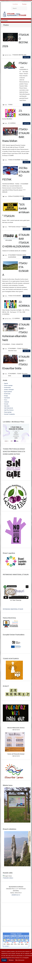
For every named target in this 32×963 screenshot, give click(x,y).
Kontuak (6, 404)
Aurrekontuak (7, 387)
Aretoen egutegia (8, 385)
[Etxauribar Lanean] (13, 764)
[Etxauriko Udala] (14, 14)
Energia (6, 395)
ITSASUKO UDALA (8, 878)
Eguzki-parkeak (8, 391)
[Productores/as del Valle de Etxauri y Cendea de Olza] (13, 661)
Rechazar (11, 960)
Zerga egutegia (7, 412)
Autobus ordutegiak (9, 389)
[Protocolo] (12, 457)
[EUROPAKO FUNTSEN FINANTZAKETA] (16, 637)
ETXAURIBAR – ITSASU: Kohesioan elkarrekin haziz (15, 332)
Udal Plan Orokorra (8, 410)
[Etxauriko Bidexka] (16, 788)
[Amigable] (16, 556)
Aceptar (4, 960)
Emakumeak (7, 393)
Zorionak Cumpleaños (9, 414)
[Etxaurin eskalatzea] (16, 832)
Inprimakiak (7, 397)
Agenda (6, 55)
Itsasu (10, 55)
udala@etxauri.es (16, 894)
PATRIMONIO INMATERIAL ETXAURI (13, 609)
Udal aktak (6, 406)
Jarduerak (6, 402)
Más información (19, 960)
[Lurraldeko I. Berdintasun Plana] (16, 425)
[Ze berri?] (16, 689)
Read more (26, 57)
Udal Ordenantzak (8, 408)
